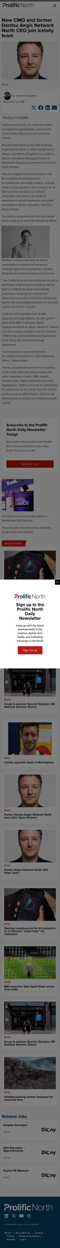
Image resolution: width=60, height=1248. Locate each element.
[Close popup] (57, 582)
